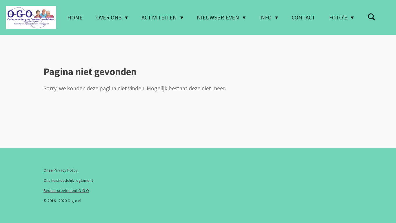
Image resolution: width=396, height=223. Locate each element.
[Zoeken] (371, 16)
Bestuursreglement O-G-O (66, 190)
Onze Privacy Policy (60, 170)
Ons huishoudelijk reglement (68, 180)
